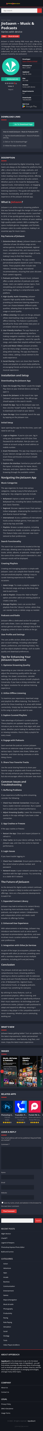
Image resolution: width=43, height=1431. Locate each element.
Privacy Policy (6, 1404)
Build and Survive (7, 1252)
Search (38, 1221)
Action (5, 1264)
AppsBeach (31, 1421)
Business (6, 1282)
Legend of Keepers (7, 1243)
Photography (8, 1309)
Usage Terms (5, 1413)
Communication (9, 1286)
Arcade (5, 1277)
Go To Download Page (23, 124)
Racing (5, 1318)
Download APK (12, 79)
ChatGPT (4, 1238)
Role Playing (7, 1322)
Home (3, 20)
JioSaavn (16, 202)
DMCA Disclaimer (7, 1409)
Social (5, 1331)
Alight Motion (6, 1234)
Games (5, 1295)
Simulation (7, 1327)
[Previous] (2, 1071)
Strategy (6, 1336)
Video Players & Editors (11, 1345)
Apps (9, 20)
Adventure (7, 1268)
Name (3, 1172)
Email (3, 1182)
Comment (5, 1144)
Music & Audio (13, 36)
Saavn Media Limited (29, 61)
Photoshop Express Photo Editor (12, 1247)
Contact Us (5, 1392)
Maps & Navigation (10, 1300)
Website (4, 1193)
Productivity (7, 1313)
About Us (4, 1388)
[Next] (41, 1071)
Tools (5, 1340)
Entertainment (8, 1291)
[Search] (39, 10)
